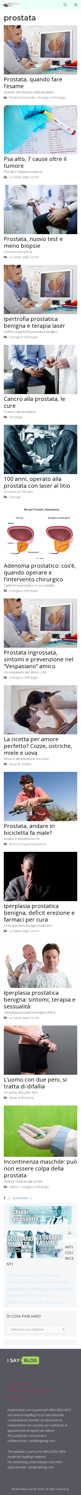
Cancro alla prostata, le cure (34, 402)
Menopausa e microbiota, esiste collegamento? (40, 1289)
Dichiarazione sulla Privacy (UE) (29, 1390)
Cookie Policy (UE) (20, 1383)
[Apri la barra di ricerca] (65, 4)
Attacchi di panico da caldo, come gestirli (34, 1302)
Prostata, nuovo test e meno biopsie (33, 242)
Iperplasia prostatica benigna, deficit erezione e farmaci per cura (39, 912)
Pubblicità (14, 1397)
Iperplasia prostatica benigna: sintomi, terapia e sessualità (39, 999)
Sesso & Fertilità (20, 764)
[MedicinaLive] (10, 4)
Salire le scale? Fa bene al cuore (29, 1295)
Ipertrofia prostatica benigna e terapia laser (34, 322)
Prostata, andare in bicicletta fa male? (29, 829)
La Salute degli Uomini (24, 177)
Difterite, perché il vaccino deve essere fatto (37, 1282)
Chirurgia (15, 497)
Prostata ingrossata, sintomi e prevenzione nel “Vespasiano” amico (38, 659)
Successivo (22, 1198)
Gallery (13, 1187)
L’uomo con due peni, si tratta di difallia (35, 1083)
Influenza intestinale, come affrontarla (33, 1275)
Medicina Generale (22, 97)
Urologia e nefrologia (51, 97)
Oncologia (16, 417)
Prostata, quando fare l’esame (33, 82)
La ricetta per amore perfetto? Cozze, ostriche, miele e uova (38, 746)
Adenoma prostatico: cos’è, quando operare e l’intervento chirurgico (40, 572)
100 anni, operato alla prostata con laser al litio (37, 482)
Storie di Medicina (21, 1097)
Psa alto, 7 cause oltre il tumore (35, 162)
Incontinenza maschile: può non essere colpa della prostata (40, 1168)
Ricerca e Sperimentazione (27, 844)
